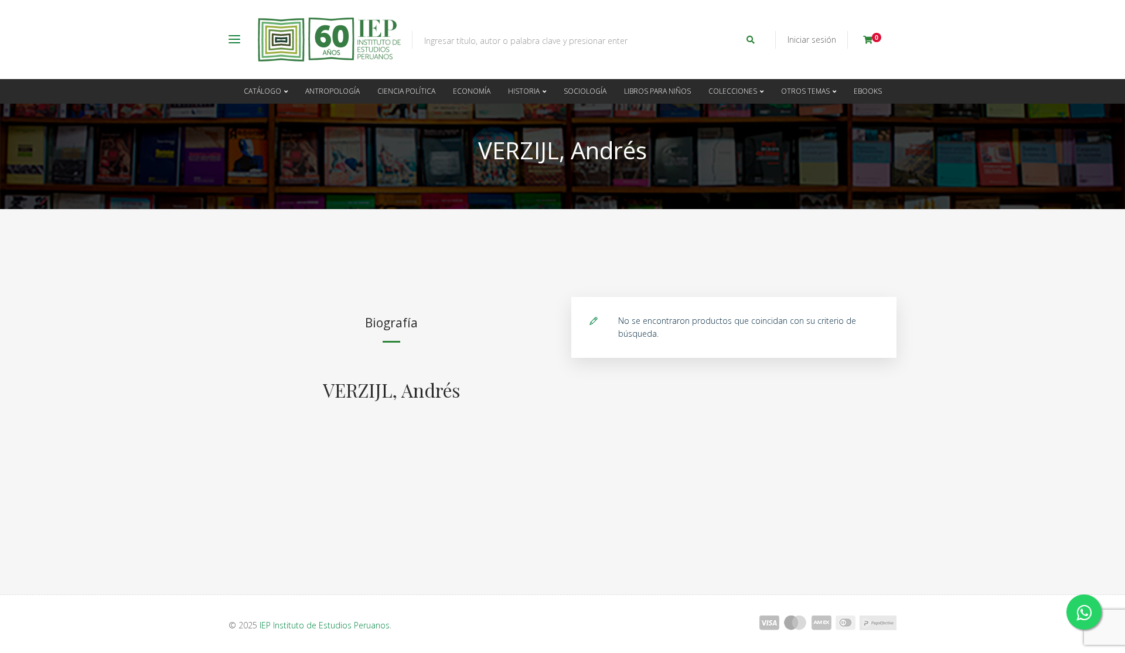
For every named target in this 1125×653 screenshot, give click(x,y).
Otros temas (805, 91)
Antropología (332, 91)
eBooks (868, 91)
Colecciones (732, 91)
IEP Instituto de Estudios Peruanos (325, 625)
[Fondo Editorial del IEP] (329, 39)
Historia (524, 91)
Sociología (585, 91)
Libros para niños (657, 91)
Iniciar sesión (812, 39)
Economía (471, 91)
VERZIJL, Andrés (391, 390)
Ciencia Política (406, 91)
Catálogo (262, 91)
